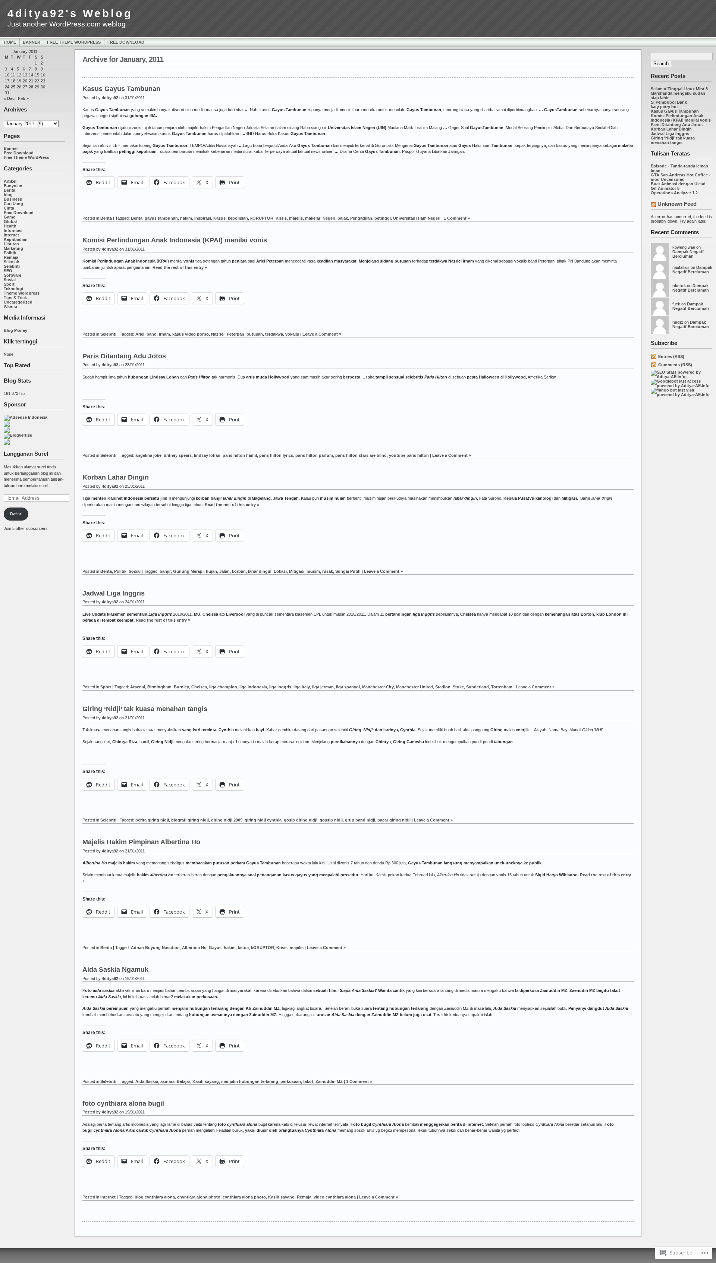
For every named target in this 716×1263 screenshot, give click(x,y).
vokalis (292, 334)
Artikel (10, 181)
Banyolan (13, 185)
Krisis (281, 218)
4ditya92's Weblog (70, 13)
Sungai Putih (348, 571)
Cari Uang (13, 203)
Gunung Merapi (188, 571)
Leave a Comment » (321, 334)
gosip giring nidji (300, 820)
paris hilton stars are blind (361, 455)
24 (7, 87)
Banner (31, 42)
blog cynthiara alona (155, 1197)
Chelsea (199, 687)
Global (10, 221)
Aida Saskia (146, 1081)
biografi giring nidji (190, 820)
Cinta (9, 208)
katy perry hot (664, 106)
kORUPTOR (261, 218)
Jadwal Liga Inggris (670, 133)
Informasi (13, 230)
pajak (342, 218)
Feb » (23, 98)
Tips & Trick (15, 297)
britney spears (178, 455)
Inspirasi (202, 218)
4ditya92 (110, 97)
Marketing (13, 248)
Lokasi (280, 571)
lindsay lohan (207, 455)
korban (239, 571)
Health (10, 226)
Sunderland (477, 687)
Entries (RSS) (671, 356)
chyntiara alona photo (198, 1197)
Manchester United (414, 687)
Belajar (183, 1081)
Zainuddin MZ (329, 1081)
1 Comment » (457, 218)
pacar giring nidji (394, 820)
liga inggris (280, 687)
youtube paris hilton (409, 455)
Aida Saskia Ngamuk (115, 969)
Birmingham (159, 687)
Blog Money (15, 330)
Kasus (219, 218)
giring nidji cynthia (263, 820)
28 (31, 87)
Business (13, 199)
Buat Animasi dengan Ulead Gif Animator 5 (678, 186)
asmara (167, 1081)
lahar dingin (259, 571)
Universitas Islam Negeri (416, 218)
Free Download (125, 42)
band (152, 334)
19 (19, 81)
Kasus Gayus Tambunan (675, 111)
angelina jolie (148, 455)
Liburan (11, 244)
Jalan (224, 571)
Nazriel (217, 334)
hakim (186, 218)
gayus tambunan (161, 218)
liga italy (301, 687)
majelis (296, 218)
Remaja (11, 257)
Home (10, 42)
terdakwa (274, 334)
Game (9, 217)
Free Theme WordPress (74, 42)
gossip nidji (331, 820)
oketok (679, 285)
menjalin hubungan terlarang (249, 1081)
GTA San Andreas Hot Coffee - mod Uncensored (680, 177)
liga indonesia (253, 687)
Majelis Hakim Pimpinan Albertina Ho (141, 842)
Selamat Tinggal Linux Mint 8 (679, 89)
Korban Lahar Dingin (671, 129)
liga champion (223, 687)
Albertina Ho (194, 947)
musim (313, 571)
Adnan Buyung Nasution (155, 947)
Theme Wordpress (22, 293)
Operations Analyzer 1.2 (674, 193)
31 (7, 93)
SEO (8, 270)
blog (8, 194)
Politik (10, 253)
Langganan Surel (26, 453)
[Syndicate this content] (653, 205)
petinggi (382, 218)
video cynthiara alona (335, 1197)
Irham (164, 334)
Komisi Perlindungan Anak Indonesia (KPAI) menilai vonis (681, 117)
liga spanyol (348, 687)
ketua (243, 947)
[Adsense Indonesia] (25, 417)
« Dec (9, 98)
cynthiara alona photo (244, 1197)
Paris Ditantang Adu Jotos (677, 124)
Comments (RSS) (675, 364)
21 (31, 81)
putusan (254, 334)
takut (308, 1081)
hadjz (677, 322)
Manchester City (378, 687)
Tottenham (501, 687)
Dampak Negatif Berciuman (688, 253)
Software (12, 275)
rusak (327, 571)
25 (13, 87)
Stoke (458, 687)
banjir (165, 571)
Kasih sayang (205, 1081)
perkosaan (290, 1081)
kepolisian (238, 218)
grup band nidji (360, 820)
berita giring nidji (152, 820)
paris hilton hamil (240, 455)
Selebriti (12, 266)
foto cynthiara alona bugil (123, 1103)
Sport (9, 284)
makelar (312, 218)
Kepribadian (16, 239)
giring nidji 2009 (226, 820)
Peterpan (235, 334)
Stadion (442, 687)
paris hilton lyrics (276, 455)
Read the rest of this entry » (180, 267)
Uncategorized (18, 302)
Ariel (139, 334)
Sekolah (11, 262)
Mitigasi (296, 571)
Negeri (329, 218)
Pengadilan (361, 218)
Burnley (181, 687)
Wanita (10, 306)
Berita (9, 190)
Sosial (10, 279)
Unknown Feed (677, 204)
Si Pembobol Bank (669, 102)
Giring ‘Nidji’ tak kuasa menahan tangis (673, 140)
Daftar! (16, 514)
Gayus (215, 947)
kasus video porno (190, 334)
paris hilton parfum (314, 455)
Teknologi (13, 288)
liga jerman (323, 687)
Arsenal (137, 687)
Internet (11, 235)
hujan (211, 571)
